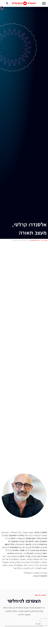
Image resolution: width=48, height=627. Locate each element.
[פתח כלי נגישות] (2, 8)
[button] (44, 3)
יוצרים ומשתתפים (35, 240)
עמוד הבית (44, 240)
